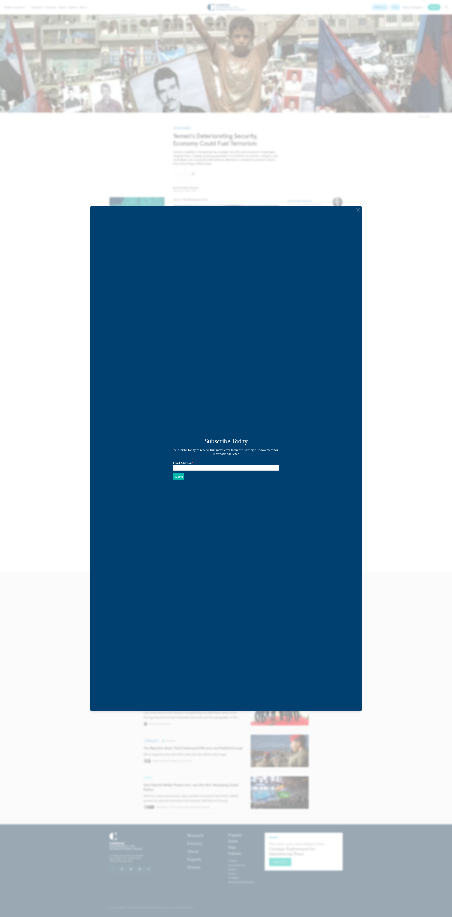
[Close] (358, 210)
